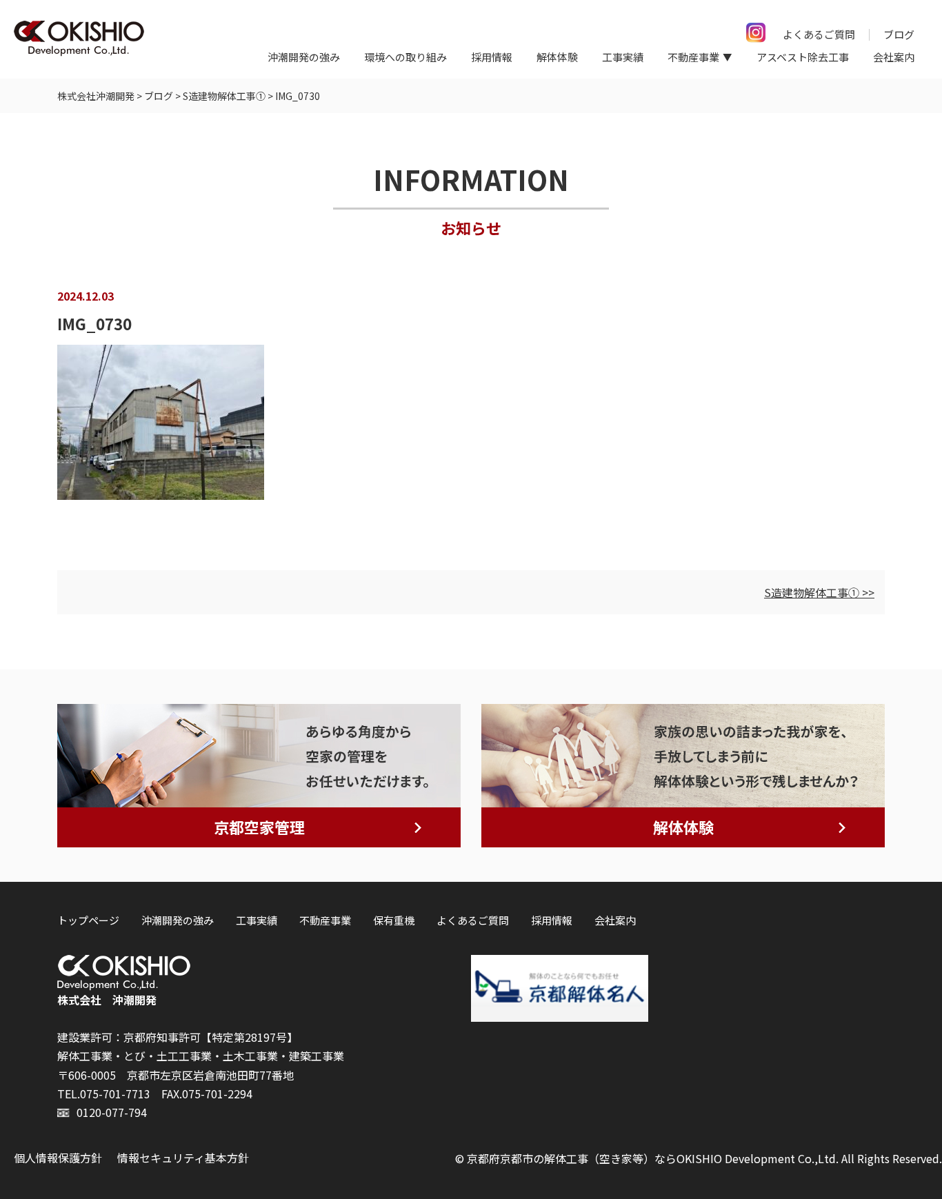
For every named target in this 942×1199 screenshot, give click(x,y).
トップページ (88, 920)
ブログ (898, 34)
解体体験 (557, 57)
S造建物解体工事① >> (819, 592)
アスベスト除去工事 (802, 57)
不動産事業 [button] (693, 57)
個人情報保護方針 (58, 1157)
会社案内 (893, 57)
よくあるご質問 (819, 34)
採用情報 (491, 57)
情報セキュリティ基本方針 (183, 1157)
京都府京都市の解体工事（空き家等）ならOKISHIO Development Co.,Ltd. (653, 1158)
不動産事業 (325, 920)
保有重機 (393, 920)
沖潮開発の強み (304, 57)
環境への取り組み (405, 57)
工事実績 (622, 57)
